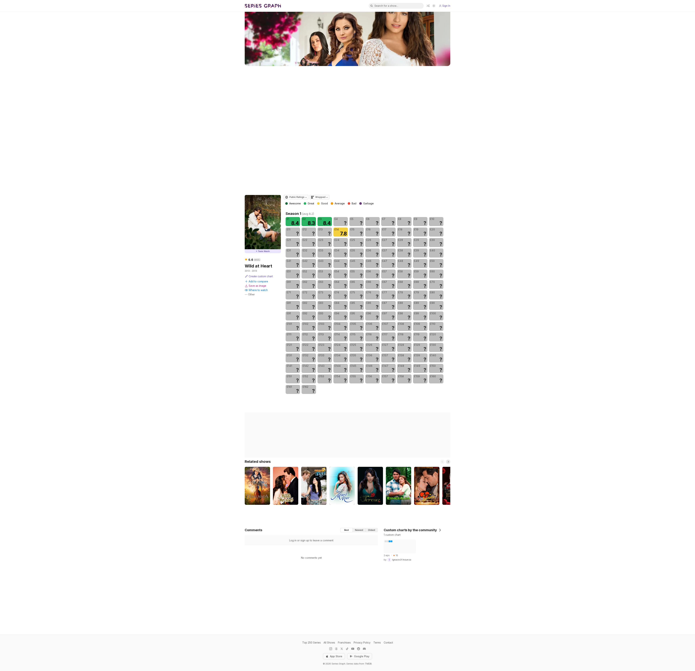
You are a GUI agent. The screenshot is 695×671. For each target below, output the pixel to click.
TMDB (368, 663)
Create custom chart (261, 276)
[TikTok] (347, 648)
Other (251, 294)
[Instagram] (330, 648)
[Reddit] (358, 648)
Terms (377, 642)
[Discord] (364, 648)
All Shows (329, 642)
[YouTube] (352, 648)
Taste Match (263, 251)
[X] (341, 648)
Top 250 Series (311, 642)
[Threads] (336, 648)
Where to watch (258, 290)
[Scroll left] (442, 462)
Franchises (344, 642)
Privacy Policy (362, 642)
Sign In (446, 5)
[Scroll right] (448, 462)
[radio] (346, 530)
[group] (359, 530)
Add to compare (258, 281)
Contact (388, 642)
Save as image (257, 285)
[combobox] (296, 197)
